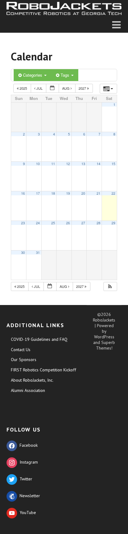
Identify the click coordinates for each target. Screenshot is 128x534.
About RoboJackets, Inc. (32, 380)
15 (113, 163)
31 (38, 252)
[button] (110, 286)
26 (68, 223)
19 (68, 193)
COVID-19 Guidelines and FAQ (39, 339)
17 (38, 193)
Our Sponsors (23, 359)
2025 (23, 88)
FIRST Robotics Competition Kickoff (43, 370)
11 (53, 163)
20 (83, 193)
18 (53, 193)
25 (53, 223)
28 (98, 223)
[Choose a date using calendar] (52, 88)
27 (83, 223)
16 (23, 193)
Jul (39, 88)
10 (38, 163)
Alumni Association (28, 390)
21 (98, 193)
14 (98, 163)
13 (83, 163)
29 (113, 223)
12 (68, 163)
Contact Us (20, 349)
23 (23, 223)
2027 (83, 88)
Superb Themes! (105, 345)
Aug (66, 88)
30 (23, 252)
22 (113, 193)
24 (38, 223)
